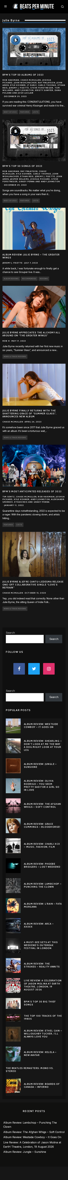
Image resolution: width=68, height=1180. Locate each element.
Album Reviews (11, 279)
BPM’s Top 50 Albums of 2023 (23, 74)
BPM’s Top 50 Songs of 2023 (22, 166)
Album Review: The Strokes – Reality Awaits (42, 965)
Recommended (29, 279)
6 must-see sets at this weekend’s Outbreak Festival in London (41, 945)
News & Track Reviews (15, 356)
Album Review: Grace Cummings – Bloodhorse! (42, 825)
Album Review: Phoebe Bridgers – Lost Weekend (42, 865)
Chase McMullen (12, 421)
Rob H (6, 341)
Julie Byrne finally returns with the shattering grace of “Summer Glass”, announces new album (29, 413)
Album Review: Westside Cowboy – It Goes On (41, 726)
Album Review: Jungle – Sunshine (24, 1151)
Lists (35, 112)
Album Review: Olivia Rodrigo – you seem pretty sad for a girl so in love (41, 785)
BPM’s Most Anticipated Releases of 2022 (32, 491)
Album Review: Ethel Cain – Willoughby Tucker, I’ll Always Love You (43, 1033)
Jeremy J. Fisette (12, 263)
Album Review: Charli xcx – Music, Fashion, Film (42, 845)
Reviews (44, 279)
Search (10, 632)
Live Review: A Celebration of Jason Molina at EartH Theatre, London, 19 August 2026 (43, 985)
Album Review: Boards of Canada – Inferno (42, 1085)
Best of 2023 (10, 112)
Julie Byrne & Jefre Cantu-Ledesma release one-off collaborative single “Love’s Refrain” (33, 584)
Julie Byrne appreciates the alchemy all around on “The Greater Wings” (31, 334)
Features (24, 112)
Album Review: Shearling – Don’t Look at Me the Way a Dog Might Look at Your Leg (43, 745)
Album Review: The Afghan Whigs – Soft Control (42, 805)
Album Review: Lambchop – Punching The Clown (43, 885)
